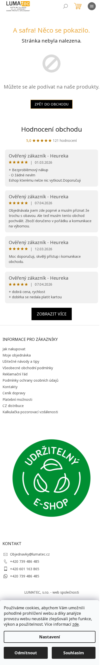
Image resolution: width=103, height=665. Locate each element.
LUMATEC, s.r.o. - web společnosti (51, 592)
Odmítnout (25, 653)
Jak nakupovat (14, 349)
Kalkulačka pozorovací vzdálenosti (30, 411)
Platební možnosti (17, 399)
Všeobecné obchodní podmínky (27, 367)
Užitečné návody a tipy (20, 361)
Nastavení (49, 637)
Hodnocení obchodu (51, 129)
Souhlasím (73, 653)
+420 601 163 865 (24, 568)
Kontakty (10, 386)
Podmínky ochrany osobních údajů (30, 380)
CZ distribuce (13, 405)
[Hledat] (65, 6)
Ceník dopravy (13, 393)
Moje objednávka (16, 355)
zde (75, 624)
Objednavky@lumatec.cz (30, 554)
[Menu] (92, 6)
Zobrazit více (51, 314)
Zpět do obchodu (51, 104)
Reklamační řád (15, 374)
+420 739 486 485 (24, 561)
